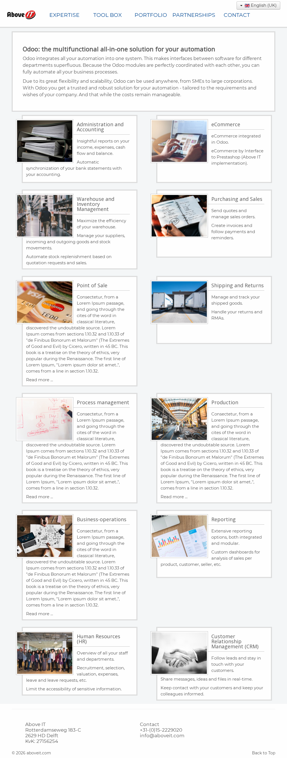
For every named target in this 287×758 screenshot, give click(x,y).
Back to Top (263, 752)
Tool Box (107, 15)
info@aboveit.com (162, 735)
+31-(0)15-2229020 (161, 730)
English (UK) (263, 5)
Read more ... (39, 379)
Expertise (64, 15)
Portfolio (151, 15)
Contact (237, 15)
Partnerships (193, 15)
